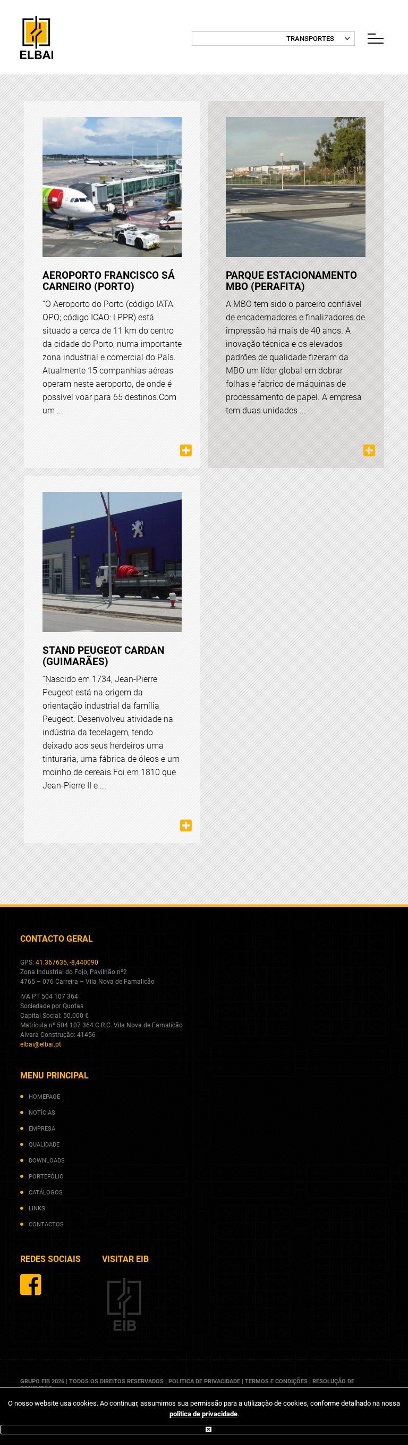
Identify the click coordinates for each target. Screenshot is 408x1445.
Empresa (42, 1128)
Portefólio (46, 1176)
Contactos (46, 1224)
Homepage (44, 1096)
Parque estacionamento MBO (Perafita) (291, 281)
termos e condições (276, 1381)
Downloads (47, 1160)
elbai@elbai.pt (40, 1044)
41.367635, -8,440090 (67, 962)
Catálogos (46, 1192)
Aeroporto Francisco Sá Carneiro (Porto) (108, 281)
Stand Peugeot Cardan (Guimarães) (103, 656)
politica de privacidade (203, 1414)
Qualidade (44, 1144)
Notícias (42, 1112)
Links (37, 1208)
